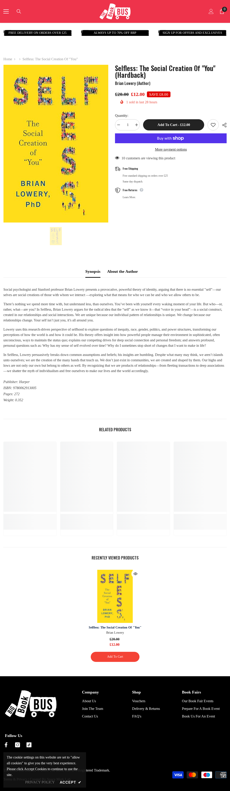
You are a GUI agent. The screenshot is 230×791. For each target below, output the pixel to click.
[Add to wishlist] (213, 124)
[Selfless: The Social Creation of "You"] (115, 596)
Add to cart (115, 656)
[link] (30, 516)
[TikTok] (29, 745)
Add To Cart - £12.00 (173, 125)
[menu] (6, 11)
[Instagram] (17, 745)
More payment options (171, 149)
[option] (55, 144)
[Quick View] (135, 574)
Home (7, 59)
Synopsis (92, 271)
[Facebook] (6, 745)
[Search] (19, 11)
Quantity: (121, 115)
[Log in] (211, 11)
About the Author (122, 271)
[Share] (223, 125)
